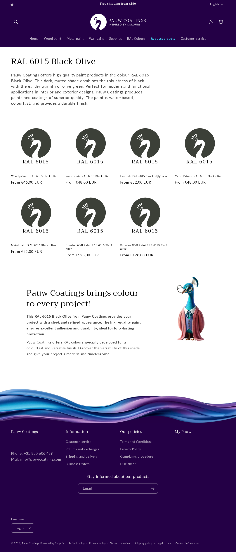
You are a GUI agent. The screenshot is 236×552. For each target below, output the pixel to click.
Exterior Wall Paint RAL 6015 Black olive (144, 247)
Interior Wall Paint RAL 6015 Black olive (89, 247)
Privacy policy (97, 543)
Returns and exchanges (82, 449)
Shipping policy (143, 543)
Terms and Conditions (136, 442)
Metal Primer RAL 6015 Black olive (198, 176)
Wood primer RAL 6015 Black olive (34, 176)
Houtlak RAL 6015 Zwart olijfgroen (143, 176)
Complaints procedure (136, 456)
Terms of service (120, 543)
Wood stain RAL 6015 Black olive (88, 176)
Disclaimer (128, 464)
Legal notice (164, 543)
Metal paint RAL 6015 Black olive (33, 245)
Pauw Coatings (30, 543)
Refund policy (77, 543)
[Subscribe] (153, 488)
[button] (16, 22)
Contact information (187, 543)
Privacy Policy (130, 449)
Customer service (78, 442)
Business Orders (78, 464)
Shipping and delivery (82, 456)
